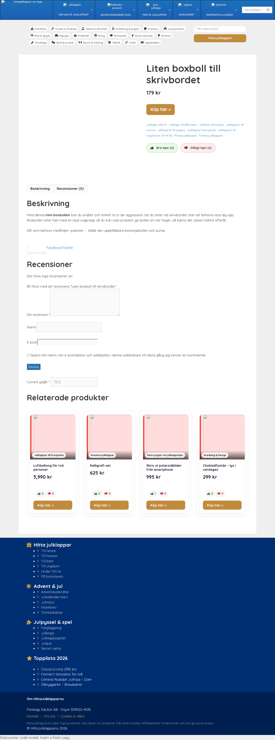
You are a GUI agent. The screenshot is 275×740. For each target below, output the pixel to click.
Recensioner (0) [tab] (70, 188)
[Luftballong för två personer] (52, 437)
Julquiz (46, 643)
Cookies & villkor (73, 716)
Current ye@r (38, 382)
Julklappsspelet (53, 638)
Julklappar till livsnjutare (49, 455)
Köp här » (160, 109)
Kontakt (33, 716)
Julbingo (47, 633)
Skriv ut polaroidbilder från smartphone (164, 467)
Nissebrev (49, 607)
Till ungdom (50, 566)
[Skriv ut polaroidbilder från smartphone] (165, 437)
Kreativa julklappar (102, 455)
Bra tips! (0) (165, 148)
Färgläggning (51, 628)
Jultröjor (48, 602)
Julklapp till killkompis (183, 124)
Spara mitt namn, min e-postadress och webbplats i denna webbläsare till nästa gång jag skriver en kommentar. (118, 355)
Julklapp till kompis (211, 124)
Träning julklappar (211, 135)
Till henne (48, 551)
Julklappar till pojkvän (201, 130)
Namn (31, 327)
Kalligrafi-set (100, 465)
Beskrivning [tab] (40, 188)
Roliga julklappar (185, 135)
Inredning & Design (215, 455)
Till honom (49, 556)
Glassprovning (52, 669)
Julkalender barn (54, 597)
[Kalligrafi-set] (109, 437)
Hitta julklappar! (220, 38)
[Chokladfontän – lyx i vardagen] (222, 437)
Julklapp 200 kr (156, 124)
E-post (32, 342)
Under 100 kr (51, 571)
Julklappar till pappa (171, 130)
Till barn (47, 561)
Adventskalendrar (55, 592)
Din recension (38, 314)
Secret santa (51, 648)
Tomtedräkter (52, 612)
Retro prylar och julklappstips (165, 455)
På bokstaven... (53, 576)
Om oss (49, 716)
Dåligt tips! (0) (201, 148)
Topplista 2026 (51, 658)
